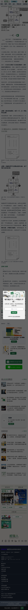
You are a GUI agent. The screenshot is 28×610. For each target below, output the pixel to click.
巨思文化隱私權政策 (16, 316)
